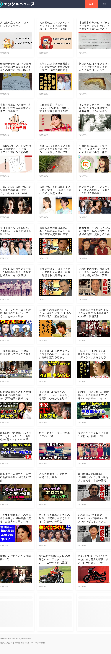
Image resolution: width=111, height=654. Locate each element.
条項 (27, 643)
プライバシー (35, 643)
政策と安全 (20, 643)
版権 (43, 643)
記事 (91, 4)
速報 (104, 4)
